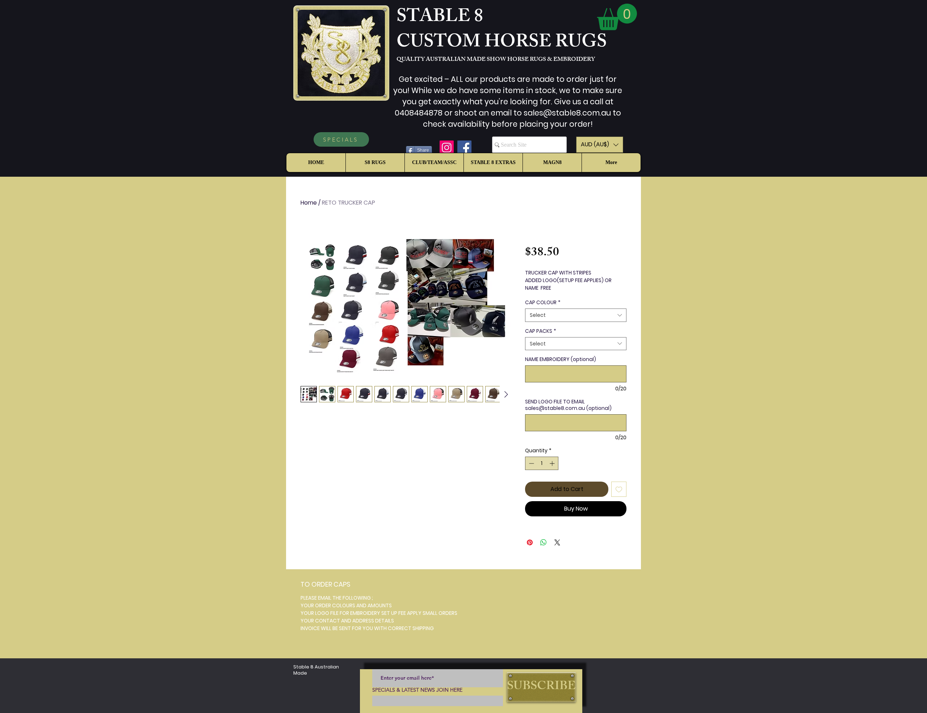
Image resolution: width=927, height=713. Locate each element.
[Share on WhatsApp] (543, 542)
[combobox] (575, 315)
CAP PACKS (540, 331)
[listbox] (599, 145)
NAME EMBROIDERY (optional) (560, 359)
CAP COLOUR (543, 302)
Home (309, 202)
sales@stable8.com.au (567, 113)
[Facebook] (464, 147)
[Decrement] (530, 463)
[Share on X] (557, 542)
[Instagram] (447, 147)
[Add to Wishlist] (618, 489)
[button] (599, 145)
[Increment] (552, 463)
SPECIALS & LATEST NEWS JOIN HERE (417, 689)
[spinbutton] (541, 463)
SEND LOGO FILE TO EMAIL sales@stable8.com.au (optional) (568, 404)
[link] (617, 17)
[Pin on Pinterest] (529, 542)
